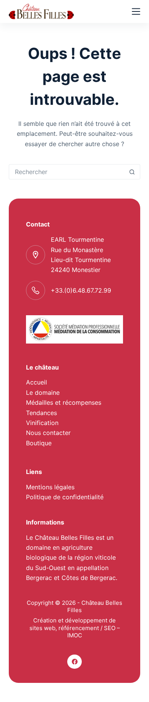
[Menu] (136, 11)
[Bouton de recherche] (132, 171)
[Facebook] (74, 662)
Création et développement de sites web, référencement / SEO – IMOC (74, 628)
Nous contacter (48, 433)
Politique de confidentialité (65, 497)
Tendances (41, 413)
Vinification (42, 423)
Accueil (36, 382)
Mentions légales (50, 487)
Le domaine (43, 392)
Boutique (39, 443)
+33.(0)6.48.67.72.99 (81, 290)
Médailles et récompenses (63, 402)
